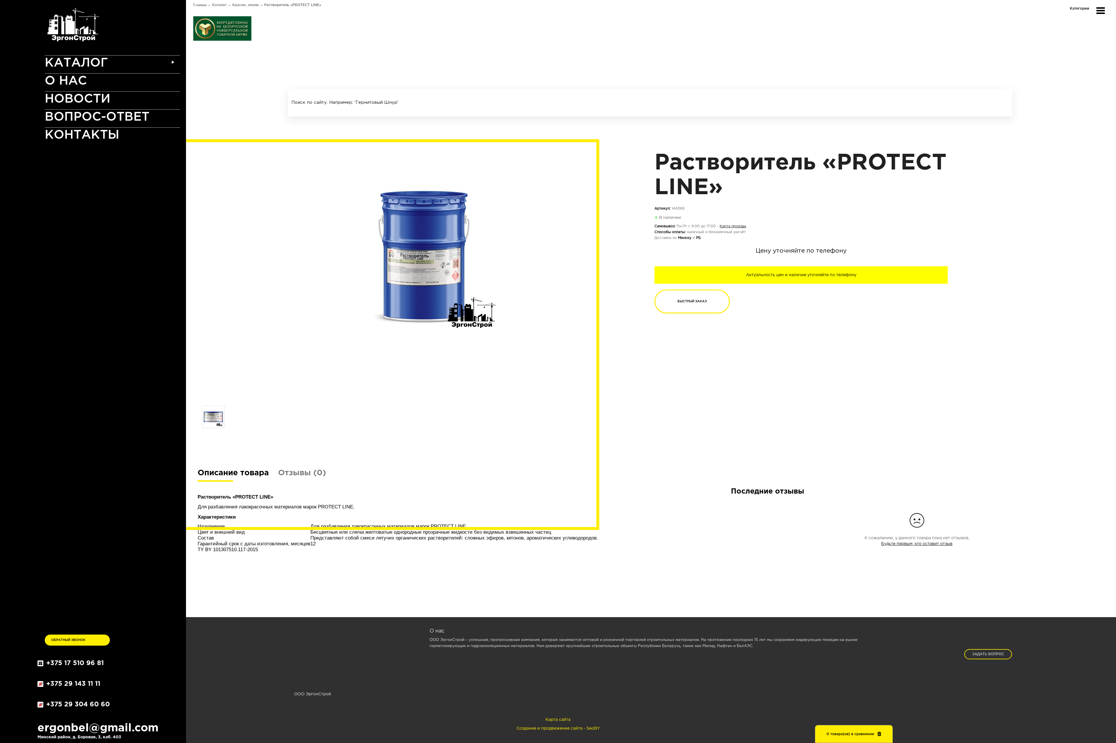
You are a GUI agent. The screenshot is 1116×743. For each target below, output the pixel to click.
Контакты (82, 135)
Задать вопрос (988, 654)
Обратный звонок (68, 640)
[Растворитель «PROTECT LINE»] (424, 256)
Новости (77, 99)
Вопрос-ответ (97, 117)
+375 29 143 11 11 (73, 684)
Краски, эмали (245, 5)
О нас (66, 81)
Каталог (76, 63)
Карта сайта (558, 719)
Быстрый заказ (692, 301)
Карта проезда (733, 226)
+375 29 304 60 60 (78, 705)
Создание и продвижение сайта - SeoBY (558, 728)
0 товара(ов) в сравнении (850, 734)
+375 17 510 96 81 (75, 663)
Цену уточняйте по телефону (801, 250)
